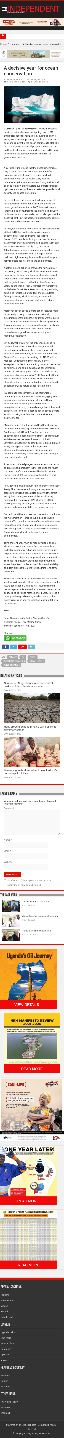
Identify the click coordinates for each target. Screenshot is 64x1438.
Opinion (5, 1354)
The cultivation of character (35, 901)
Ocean (33, 657)
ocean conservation (14, 661)
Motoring (5, 1386)
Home (3, 44)
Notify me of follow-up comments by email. (29, 880)
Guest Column (8, 1343)
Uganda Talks (8, 1332)
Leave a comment (40, 82)
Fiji (23, 657)
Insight (4, 1360)
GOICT (54, 1425)
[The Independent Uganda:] (32, 8)
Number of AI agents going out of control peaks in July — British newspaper (28, 685)
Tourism (5, 1295)
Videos (4, 1306)
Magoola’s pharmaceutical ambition (40, 916)
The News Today (9, 1402)
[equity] (32, 1109)
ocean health (37, 661)
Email (7, 851)
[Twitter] (35, 1429)
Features (5, 1375)
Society (4, 1381)
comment (14, 44)
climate (13, 657)
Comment (9, 808)
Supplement (7, 1317)
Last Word (6, 1338)
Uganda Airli (13, 36)
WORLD (21, 82)
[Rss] (28, 1429)
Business (5, 1407)
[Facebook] (32, 1429)
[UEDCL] (28, 1175)
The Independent (15, 79)
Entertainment (8, 1300)
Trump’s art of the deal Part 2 (36, 930)
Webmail (5, 1413)
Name (8, 839)
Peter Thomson (11, 665)
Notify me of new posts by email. (24, 885)
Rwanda (5, 1311)
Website (8, 862)
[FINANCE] (28, 1239)
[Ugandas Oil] (28, 979)
